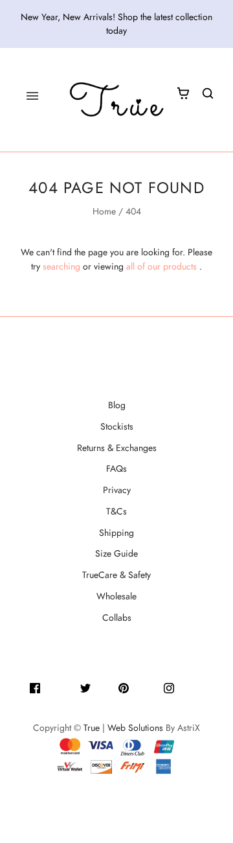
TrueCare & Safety (116, 574)
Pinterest (146, 686)
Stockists (116, 426)
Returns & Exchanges (117, 447)
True (91, 727)
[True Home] (116, 99)
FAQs (116, 468)
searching (61, 266)
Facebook (60, 686)
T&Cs (116, 511)
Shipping (116, 532)
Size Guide (116, 553)
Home (104, 211)
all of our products (161, 266)
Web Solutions (135, 727)
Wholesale (116, 596)
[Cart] (183, 93)
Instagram (194, 686)
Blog (117, 404)
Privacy (117, 489)
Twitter (104, 686)
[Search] (208, 93)
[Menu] (32, 96)
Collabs (116, 617)
